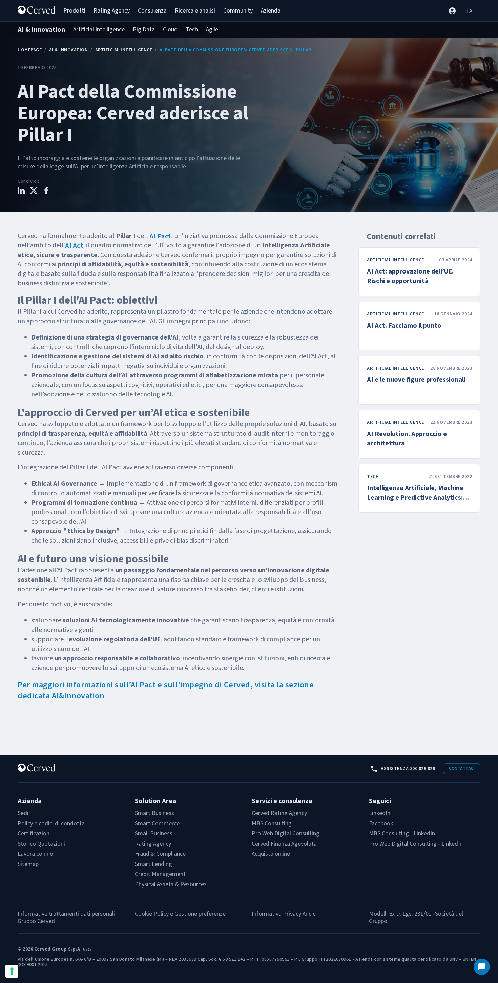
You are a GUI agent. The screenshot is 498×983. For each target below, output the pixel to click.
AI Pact (160, 236)
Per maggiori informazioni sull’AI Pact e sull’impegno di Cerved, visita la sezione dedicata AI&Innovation (166, 690)
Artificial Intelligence (123, 50)
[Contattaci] (482, 967)
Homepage (30, 50)
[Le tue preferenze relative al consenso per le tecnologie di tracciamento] (11, 971)
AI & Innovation (68, 50)
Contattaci (462, 768)
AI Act (74, 245)
